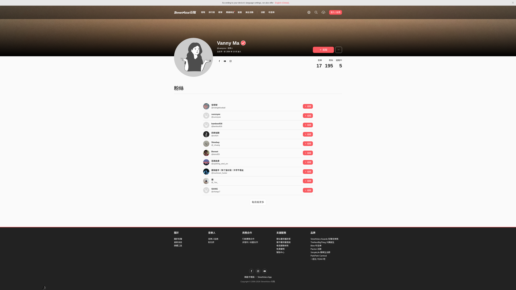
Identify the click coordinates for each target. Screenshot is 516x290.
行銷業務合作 (248, 239)
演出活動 (249, 12)
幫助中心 (280, 252)
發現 (203, 12)
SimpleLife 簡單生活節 (320, 252)
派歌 (263, 12)
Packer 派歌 (316, 249)
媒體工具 (178, 245)
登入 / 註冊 (335, 12)
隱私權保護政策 (283, 239)
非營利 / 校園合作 (250, 242)
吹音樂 (271, 12)
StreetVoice (185, 12)
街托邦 (211, 242)
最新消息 (178, 242)
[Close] (513, 2)
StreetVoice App (265, 277)
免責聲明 (280, 249)
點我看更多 (258, 202)
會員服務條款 (282, 245)
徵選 (240, 12)
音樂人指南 (213, 239)
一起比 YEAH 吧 (318, 259)
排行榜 (212, 12)
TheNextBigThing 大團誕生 (322, 242)
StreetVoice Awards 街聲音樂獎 (324, 239)
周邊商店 (230, 12)
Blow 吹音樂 (316, 245)
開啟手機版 (249, 277)
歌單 (220, 12)
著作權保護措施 (283, 242)
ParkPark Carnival (319, 256)
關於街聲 (178, 239)
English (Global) (282, 3)
